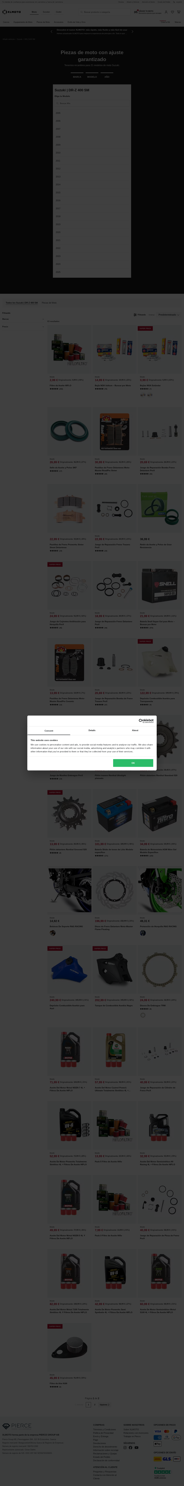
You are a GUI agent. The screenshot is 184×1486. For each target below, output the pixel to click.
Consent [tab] (49, 731)
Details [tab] (92, 730)
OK (133, 763)
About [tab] (135, 730)
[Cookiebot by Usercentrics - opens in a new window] (141, 721)
